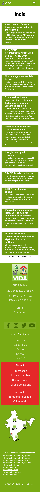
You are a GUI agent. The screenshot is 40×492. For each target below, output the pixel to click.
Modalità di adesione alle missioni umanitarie (18, 128)
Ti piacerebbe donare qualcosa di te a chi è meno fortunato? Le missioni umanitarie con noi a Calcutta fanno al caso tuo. (19, 103)
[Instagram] (16, 325)
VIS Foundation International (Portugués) (17, 463)
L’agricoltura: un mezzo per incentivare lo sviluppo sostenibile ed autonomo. (19, 213)
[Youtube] (32, 325)
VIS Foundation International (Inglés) (15, 460)
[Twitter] (24, 325)
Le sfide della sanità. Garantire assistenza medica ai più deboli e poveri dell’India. (20, 238)
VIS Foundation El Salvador (12, 472)
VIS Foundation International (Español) (16, 456)
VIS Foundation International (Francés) (16, 458)
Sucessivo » (26, 256)
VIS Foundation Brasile (10, 470)
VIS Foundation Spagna (11, 465)
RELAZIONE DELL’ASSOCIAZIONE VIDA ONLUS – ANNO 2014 (19, 53)
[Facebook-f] (8, 325)
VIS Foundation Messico (11, 467)
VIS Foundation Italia (10, 474)
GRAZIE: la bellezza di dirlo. (19, 173)
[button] (34, 3)
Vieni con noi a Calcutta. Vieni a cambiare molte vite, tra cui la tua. (19, 27)
